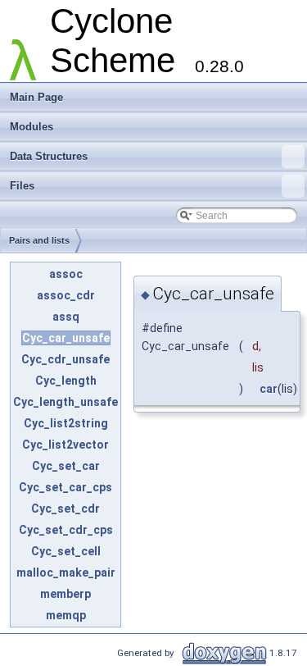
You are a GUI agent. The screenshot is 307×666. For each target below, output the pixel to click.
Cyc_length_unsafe (65, 401)
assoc (66, 274)
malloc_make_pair (65, 572)
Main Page (36, 97)
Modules (31, 127)
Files (22, 186)
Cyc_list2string (66, 423)
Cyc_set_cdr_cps (66, 529)
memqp (66, 615)
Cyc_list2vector (65, 444)
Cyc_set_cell (66, 551)
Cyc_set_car (66, 465)
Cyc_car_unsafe (66, 337)
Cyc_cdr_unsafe (65, 359)
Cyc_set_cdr (65, 508)
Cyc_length (66, 380)
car (269, 388)
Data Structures (49, 156)
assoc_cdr (66, 295)
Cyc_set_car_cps (65, 487)
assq (65, 316)
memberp (65, 593)
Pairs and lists (39, 240)
